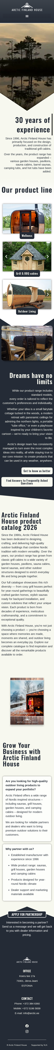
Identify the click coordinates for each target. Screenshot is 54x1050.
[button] (27, 16)
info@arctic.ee (31, 1013)
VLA (45, 1045)
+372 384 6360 (31, 1003)
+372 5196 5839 (31, 1008)
